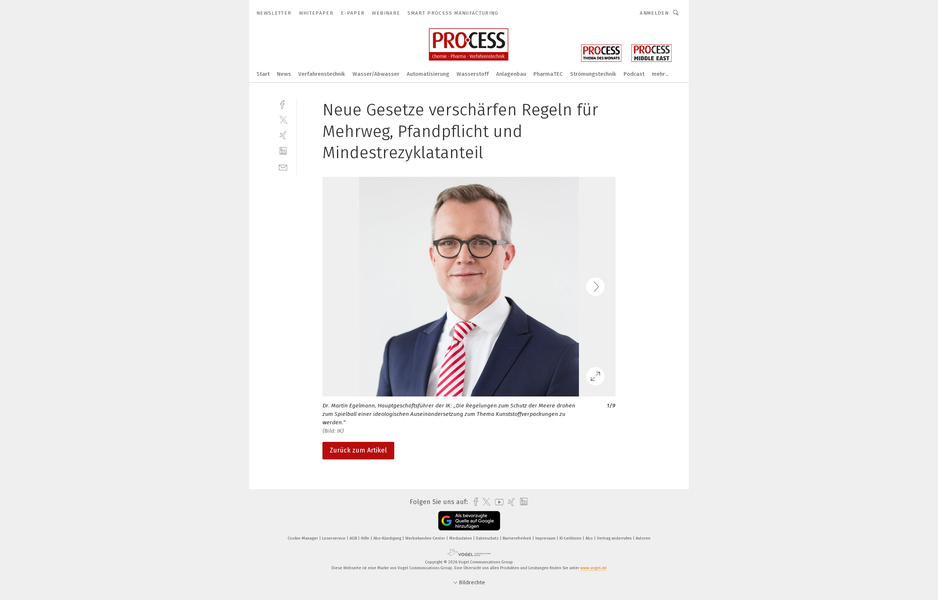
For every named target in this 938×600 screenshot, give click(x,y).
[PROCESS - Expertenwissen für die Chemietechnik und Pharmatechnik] (263, 73)
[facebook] (283, 103)
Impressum (546, 538)
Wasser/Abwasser (375, 74)
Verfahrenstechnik (321, 74)
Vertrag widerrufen (615, 538)
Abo (590, 538)
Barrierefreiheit (517, 538)
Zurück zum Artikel (358, 450)
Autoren (643, 538)
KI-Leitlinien (571, 538)
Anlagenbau (511, 74)
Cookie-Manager (303, 538)
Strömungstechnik (593, 74)
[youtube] (497, 502)
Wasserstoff (473, 74)
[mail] (283, 166)
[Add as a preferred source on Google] (469, 520)
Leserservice (334, 538)
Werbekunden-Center (425, 538)
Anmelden (654, 13)
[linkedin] (283, 151)
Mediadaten (461, 538)
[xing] (283, 135)
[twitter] (283, 119)
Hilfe (365, 538)
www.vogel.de (593, 568)
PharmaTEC (548, 74)
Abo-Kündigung (387, 538)
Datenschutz (488, 538)
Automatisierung (428, 74)
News (284, 74)
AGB (354, 538)
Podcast (634, 74)
